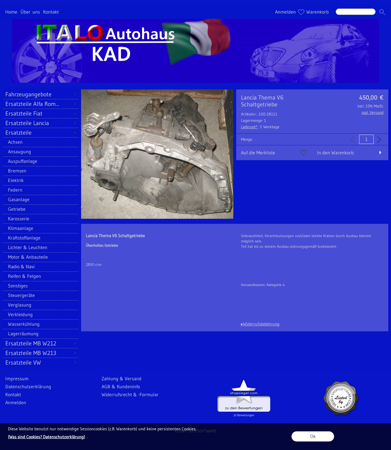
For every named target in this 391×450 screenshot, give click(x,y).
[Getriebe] (40, 209)
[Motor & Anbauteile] (40, 257)
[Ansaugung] (40, 151)
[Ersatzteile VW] (40, 362)
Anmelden (285, 12)
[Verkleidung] (40, 314)
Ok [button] (313, 436)
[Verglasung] (40, 305)
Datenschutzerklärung (28, 387)
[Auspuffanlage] (40, 161)
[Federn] (40, 190)
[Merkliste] (301, 12)
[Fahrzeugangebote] (40, 94)
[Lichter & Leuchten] (40, 247)
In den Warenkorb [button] (335, 153)
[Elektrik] (40, 180)
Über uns (30, 12)
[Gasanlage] (40, 199)
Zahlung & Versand (122, 379)
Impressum (16, 379)
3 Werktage (260, 126)
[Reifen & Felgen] (40, 276)
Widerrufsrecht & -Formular (130, 395)
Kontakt (51, 12)
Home (11, 12)
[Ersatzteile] (40, 132)
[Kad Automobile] (195, 21)
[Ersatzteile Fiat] (40, 113)
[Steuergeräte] (40, 295)
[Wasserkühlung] (40, 324)
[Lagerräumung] (40, 333)
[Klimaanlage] (40, 228)
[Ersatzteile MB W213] (40, 353)
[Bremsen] (40, 171)
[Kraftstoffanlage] (40, 238)
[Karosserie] (40, 219)
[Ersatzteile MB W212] (40, 343)
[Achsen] (40, 142)
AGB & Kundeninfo (121, 387)
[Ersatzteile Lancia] (40, 123)
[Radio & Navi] (40, 266)
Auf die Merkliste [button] (258, 153)
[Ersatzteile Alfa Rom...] (40, 104)
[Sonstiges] (40, 286)
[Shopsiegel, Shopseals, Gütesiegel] (243, 381)
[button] (382, 12)
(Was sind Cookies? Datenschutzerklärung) (46, 436)
